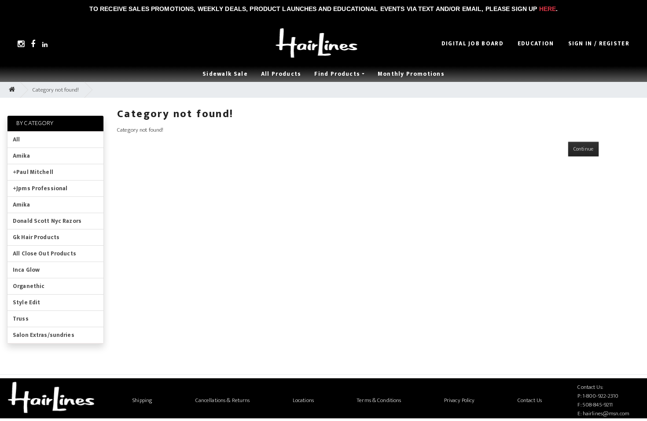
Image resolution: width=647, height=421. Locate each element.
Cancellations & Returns (222, 400)
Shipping (142, 400)
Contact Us (530, 400)
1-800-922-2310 (601, 396)
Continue (583, 148)
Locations (303, 400)
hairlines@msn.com (606, 413)
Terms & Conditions (379, 400)
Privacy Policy (459, 400)
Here (547, 8)
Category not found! (56, 90)
